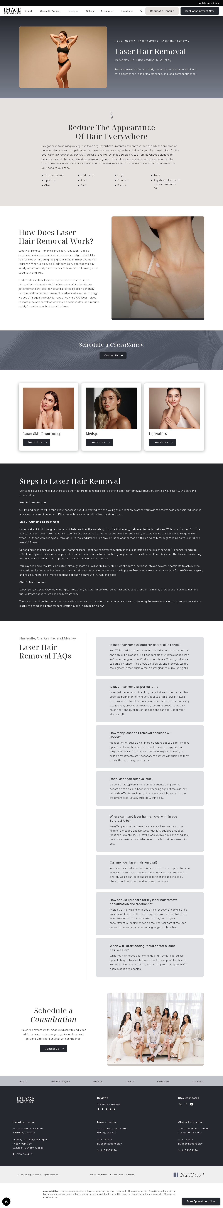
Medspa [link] (73, 11)
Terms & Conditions (98, 1174)
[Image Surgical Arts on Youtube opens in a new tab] (191, 1104)
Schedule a (53, 1015)
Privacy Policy (116, 1174)
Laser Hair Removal (175, 41)
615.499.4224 (50, 1197)
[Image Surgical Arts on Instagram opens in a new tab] (180, 1104)
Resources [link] (107, 11)
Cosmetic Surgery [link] (50, 11)
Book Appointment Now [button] (201, 1201)
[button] (6, 1201)
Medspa (130, 41)
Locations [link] (127, 11)
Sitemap (130, 1174)
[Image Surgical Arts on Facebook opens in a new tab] (186, 1104)
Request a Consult (162, 11)
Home (118, 41)
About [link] (28, 11)
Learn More (39, 443)
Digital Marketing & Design (192, 1174)
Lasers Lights (149, 41)
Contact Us (111, 355)
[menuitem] (29, 11)
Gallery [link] (90, 11)
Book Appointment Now (202, 11)
